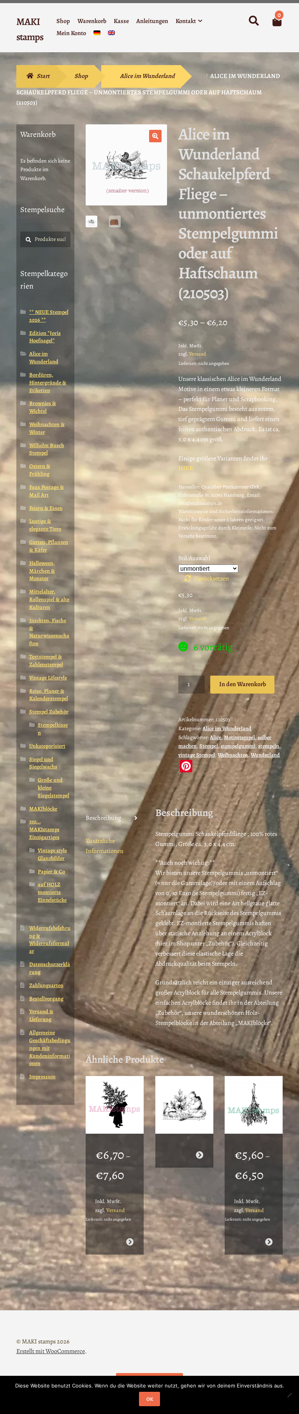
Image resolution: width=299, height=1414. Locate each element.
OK (149, 1399)
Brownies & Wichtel (42, 407)
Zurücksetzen (211, 578)
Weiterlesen (199, 1155)
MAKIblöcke (43, 808)
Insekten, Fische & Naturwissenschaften (49, 632)
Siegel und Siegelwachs (43, 763)
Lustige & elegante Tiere (45, 525)
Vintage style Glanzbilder (52, 854)
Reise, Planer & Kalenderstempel (48, 695)
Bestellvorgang (46, 998)
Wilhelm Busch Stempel (46, 449)
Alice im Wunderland (147, 76)
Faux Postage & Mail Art (46, 491)
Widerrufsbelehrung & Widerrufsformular (49, 939)
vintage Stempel (196, 755)
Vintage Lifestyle (48, 677)
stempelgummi (238, 746)
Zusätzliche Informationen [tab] (104, 846)
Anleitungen (152, 21)
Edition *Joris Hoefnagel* (45, 337)
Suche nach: (253, 21)
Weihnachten (233, 755)
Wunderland (265, 755)
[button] (155, 136)
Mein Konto (71, 33)
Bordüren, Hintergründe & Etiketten (47, 382)
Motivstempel (239, 737)
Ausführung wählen (130, 1242)
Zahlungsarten (46, 985)
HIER (185, 468)
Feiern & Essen (46, 508)
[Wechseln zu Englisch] (111, 34)
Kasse (121, 21)
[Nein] (289, 1395)
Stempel (208, 746)
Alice (215, 737)
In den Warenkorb (242, 684)
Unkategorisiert (47, 746)
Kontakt (186, 21)
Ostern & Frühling (39, 470)
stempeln (268, 746)
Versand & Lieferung (41, 1015)
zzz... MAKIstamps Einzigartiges (44, 829)
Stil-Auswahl (194, 558)
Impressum (42, 1076)
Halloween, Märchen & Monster (42, 570)
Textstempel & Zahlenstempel (46, 660)
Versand (197, 353)
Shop (63, 21)
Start (43, 76)
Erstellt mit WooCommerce (50, 1351)
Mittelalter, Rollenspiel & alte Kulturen (49, 599)
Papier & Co (51, 871)
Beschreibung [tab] (103, 818)
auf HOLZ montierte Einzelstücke (52, 892)
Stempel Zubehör (49, 711)
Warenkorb (91, 21)
